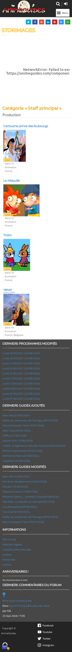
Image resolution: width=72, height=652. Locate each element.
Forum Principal (18, 605)
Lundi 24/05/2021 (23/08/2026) (21, 388)
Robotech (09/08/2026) (31, 496)
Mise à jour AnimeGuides (17, 600)
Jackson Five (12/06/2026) (18, 440)
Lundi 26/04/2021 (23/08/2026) (21, 393)
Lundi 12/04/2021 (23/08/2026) (21, 383)
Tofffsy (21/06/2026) (14, 435)
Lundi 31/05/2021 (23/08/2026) (21, 373)
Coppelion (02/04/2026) (16, 460)
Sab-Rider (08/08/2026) (29, 501)
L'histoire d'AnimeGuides (17, 549)
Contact (7, 564)
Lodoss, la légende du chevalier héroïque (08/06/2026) (34, 445)
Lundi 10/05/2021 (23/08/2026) (21, 368)
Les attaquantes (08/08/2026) (20, 506)
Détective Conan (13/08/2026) (20, 491)
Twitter (47, 638)
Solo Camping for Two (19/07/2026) (23, 425)
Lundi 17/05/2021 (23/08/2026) (21, 378)
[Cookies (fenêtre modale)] (6, 646)
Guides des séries (40, 605)
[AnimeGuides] (24, 6)
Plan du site (9, 539)
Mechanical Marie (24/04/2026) (21, 455)
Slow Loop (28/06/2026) (17, 430)
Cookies (7, 554)
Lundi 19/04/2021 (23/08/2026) (21, 363)
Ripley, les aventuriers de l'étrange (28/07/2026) (30, 420)
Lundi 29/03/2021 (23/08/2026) (21, 358)
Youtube (47, 632)
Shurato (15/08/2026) (15, 486)
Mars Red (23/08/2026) (16, 415)
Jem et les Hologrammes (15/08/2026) (25, 481)
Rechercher (9, 559)
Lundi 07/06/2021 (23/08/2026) (21, 398)
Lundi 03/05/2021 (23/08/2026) (21, 353)
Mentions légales (12, 544)
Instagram (48, 645)
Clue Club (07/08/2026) (16, 511)
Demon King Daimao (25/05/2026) (23, 450)
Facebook (48, 625)
